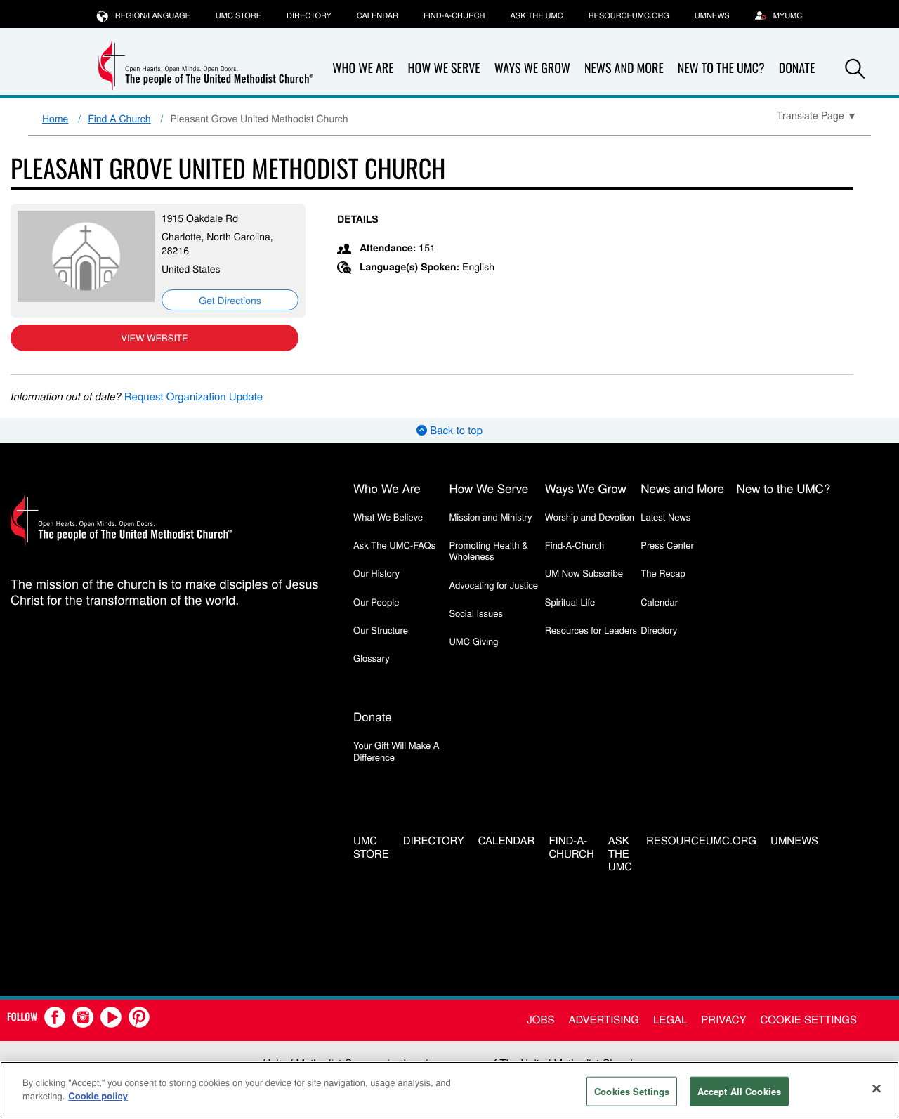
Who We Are (362, 68)
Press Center (667, 544)
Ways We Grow (532, 68)
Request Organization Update (193, 396)
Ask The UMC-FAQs (394, 544)
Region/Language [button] (152, 15)
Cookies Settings (631, 1091)
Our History (376, 573)
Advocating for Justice (493, 584)
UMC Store (238, 15)
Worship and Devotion (589, 516)
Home (55, 118)
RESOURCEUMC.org (629, 15)
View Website (154, 337)
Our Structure (380, 629)
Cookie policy (98, 1095)
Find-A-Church (454, 15)
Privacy (723, 1019)
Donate (372, 716)
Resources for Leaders (591, 629)
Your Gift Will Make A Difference (396, 750)
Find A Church (119, 118)
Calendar (377, 15)
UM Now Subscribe (584, 573)
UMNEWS (712, 15)
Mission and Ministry (490, 516)
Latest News (665, 516)
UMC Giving (473, 641)
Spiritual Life (570, 601)
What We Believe (388, 516)
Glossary (371, 658)
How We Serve (443, 68)
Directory (309, 15)
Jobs (540, 1019)
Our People (376, 601)
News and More (624, 68)
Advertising (603, 1019)
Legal (670, 1019)
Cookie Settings (809, 1019)
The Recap (663, 573)
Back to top (455, 430)
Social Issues (476, 613)
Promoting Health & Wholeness (488, 550)
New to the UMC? (721, 68)
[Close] (876, 1088)
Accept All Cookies (739, 1091)
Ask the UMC (536, 15)
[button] (855, 68)
